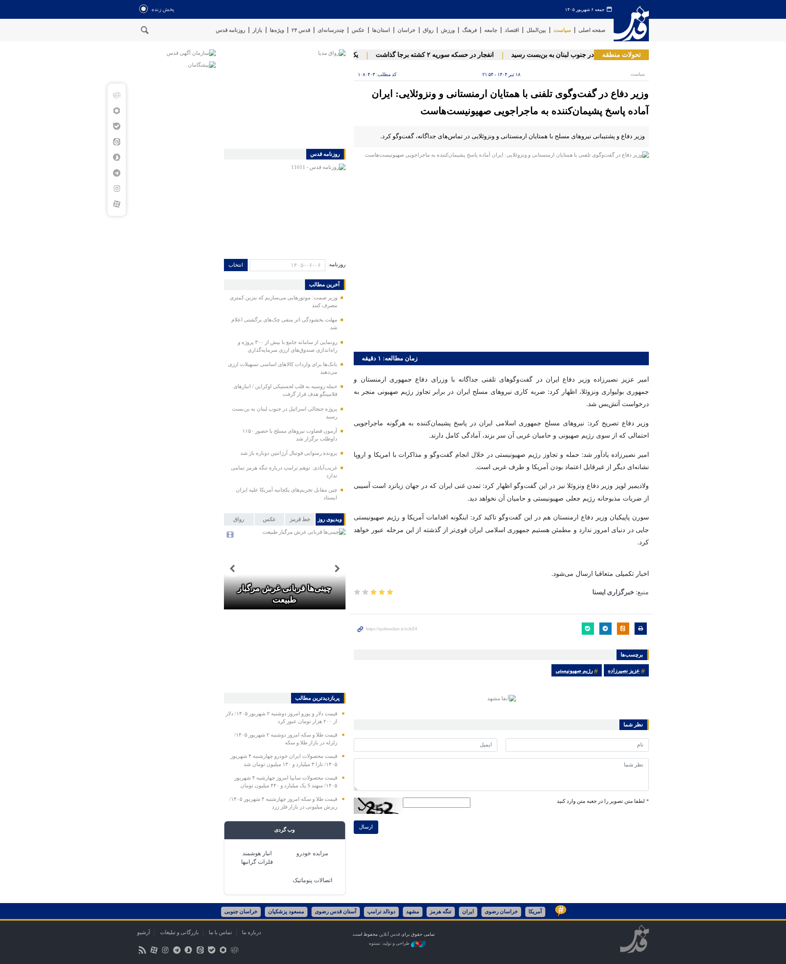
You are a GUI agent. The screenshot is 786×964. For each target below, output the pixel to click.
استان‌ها (381, 30)
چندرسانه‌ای (331, 30)
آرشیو (143, 932)
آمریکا (535, 912)
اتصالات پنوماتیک (312, 880)
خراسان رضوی (501, 912)
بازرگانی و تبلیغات (179, 932)
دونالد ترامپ (381, 912)
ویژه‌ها (277, 30)
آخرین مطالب (324, 284)
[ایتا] (116, 142)
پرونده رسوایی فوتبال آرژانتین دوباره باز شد (288, 453)
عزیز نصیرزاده (624, 671)
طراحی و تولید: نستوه (390, 943)
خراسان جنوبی (240, 912)
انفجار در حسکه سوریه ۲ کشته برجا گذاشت (447, 54)
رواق (428, 30)
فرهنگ (469, 30)
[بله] (116, 126)
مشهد (412, 912)
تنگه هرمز (441, 912)
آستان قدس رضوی (336, 912)
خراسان (407, 30)
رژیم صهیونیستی (574, 671)
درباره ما (251, 932)
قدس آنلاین (631, 24)
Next (232, 569)
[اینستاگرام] (116, 188)
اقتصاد (512, 30)
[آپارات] (116, 204)
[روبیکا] (116, 95)
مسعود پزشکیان (286, 912)
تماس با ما (220, 932)
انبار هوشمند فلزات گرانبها (257, 857)
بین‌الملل (536, 30)
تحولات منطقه (621, 54)
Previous (337, 569)
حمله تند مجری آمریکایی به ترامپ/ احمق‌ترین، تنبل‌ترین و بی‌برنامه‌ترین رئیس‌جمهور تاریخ (284, 582)
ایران (468, 912)
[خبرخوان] (142, 950)
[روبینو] (116, 111)
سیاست (562, 30)
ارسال (366, 827)
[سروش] (116, 157)
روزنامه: (337, 264)
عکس (358, 30)
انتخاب (235, 265)
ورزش (448, 30)
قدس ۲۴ (300, 30)
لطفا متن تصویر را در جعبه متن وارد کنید (603, 801)
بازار (257, 30)
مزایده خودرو (312, 853)
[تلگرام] (116, 173)
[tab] (331, 519)
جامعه (490, 30)
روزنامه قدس (230, 30)
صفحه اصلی (591, 30)
